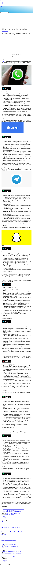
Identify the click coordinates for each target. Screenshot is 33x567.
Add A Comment (4, 534)
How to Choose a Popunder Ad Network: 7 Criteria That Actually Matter (12, 531)
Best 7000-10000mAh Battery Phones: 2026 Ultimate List (9, 544)
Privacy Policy (5, 560)
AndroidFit (3, 31)
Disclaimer (4, 561)
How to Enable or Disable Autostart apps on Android (13, 513)
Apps (2, 2)
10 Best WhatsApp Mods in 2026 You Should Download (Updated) (12, 511)
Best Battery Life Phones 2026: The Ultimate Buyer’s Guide (10, 546)
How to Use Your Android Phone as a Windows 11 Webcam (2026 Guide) (12, 553)
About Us (4, 559)
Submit (9, 564)
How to (3, 1)
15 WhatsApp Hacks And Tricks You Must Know (10, 509)
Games (3, 3)
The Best (6, 31)
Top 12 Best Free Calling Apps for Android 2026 (9, 510)
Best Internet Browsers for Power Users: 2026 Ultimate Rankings (10, 556)
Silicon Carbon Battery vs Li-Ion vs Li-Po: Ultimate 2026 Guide (11, 527)
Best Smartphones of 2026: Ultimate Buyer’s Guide (9, 540)
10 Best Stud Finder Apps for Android (10, 514)
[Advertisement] (16, 19)
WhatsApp (3, 61)
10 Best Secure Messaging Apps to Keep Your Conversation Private (12, 508)
